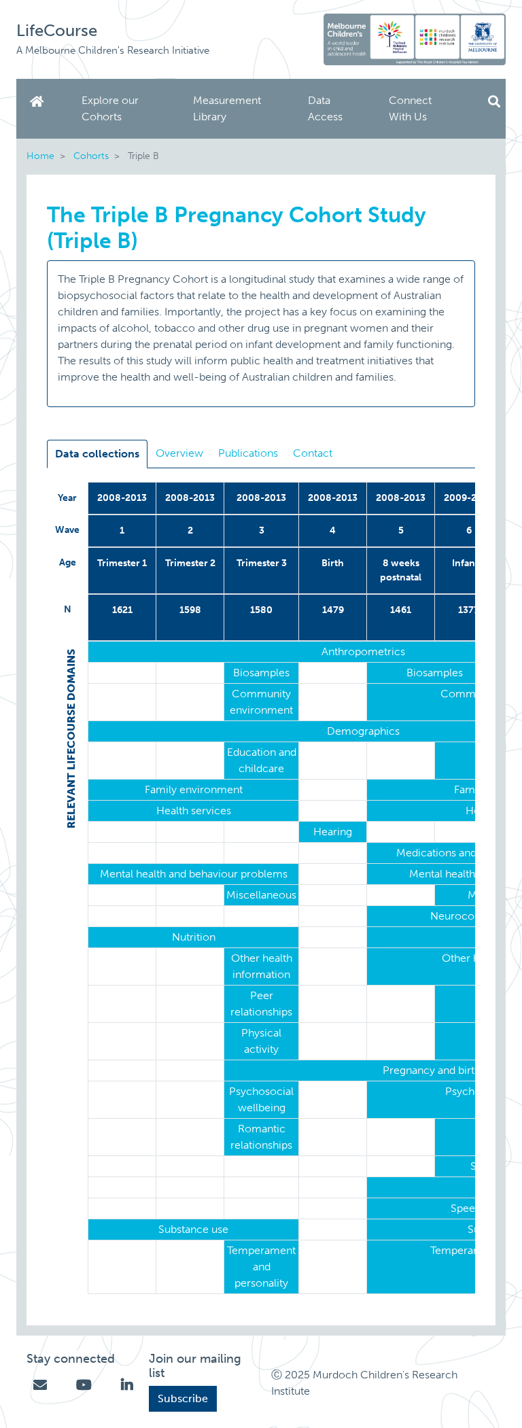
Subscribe (183, 1398)
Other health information (261, 966)
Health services (193, 810)
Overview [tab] (179, 453)
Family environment (194, 789)
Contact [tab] (312, 453)
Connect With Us (410, 108)
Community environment (261, 701)
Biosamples (261, 672)
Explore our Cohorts (110, 108)
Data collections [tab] (97, 453)
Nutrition (193, 936)
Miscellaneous (261, 894)
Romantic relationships (261, 1136)
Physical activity (261, 1041)
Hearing (332, 831)
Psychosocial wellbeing (261, 1099)
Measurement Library (227, 108)
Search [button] (494, 101)
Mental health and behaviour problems (194, 873)
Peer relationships (261, 1003)
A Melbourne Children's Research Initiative (112, 50)
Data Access (325, 108)
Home (39, 101)
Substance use (193, 1229)
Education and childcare (261, 760)
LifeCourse (56, 30)
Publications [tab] (248, 453)
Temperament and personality (261, 1266)
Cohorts (91, 156)
